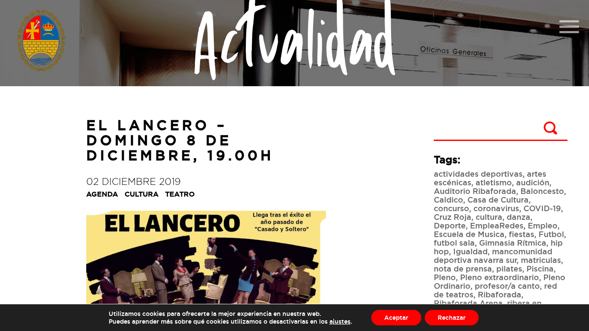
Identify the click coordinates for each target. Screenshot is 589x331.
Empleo (543, 225)
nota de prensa (463, 268)
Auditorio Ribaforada (475, 191)
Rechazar (452, 317)
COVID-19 (542, 208)
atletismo (494, 182)
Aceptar (396, 317)
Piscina (540, 268)
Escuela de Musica (469, 234)
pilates (509, 268)
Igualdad (470, 251)
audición (532, 182)
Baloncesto (542, 191)
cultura (489, 216)
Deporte (450, 225)
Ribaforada (499, 294)
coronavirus (496, 208)
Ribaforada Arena (468, 303)
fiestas (521, 234)
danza (518, 216)
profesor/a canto (507, 285)
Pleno (445, 277)
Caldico (448, 199)
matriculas (541, 260)
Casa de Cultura (498, 199)
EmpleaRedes (496, 225)
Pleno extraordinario (499, 277)
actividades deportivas (478, 173)
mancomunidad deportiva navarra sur (493, 255)
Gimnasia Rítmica (512, 242)
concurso (451, 208)
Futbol (551, 234)
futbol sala (454, 242)
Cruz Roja (452, 216)
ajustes (340, 321)
